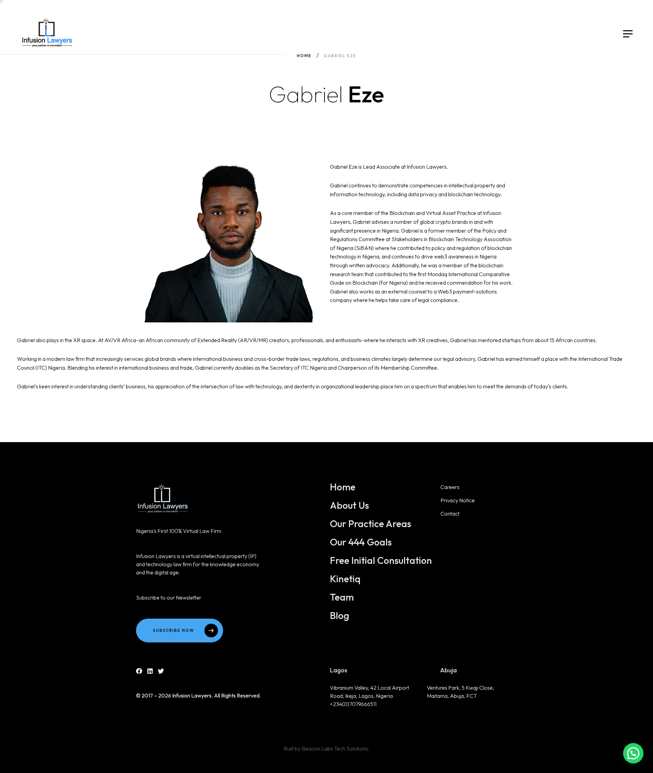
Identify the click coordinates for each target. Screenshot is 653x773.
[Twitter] (161, 671)
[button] (633, 753)
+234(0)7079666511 (353, 704)
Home (304, 55)
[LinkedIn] (150, 671)
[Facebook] (139, 671)
